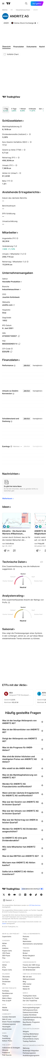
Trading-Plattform (29, 1041)
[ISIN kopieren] (19, 336)
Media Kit (26, 989)
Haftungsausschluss (30, 1010)
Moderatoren (7, 1029)
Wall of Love (6, 1019)
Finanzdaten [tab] (18, 46)
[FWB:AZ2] (4, 526)
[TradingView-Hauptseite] (11, 888)
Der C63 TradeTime (30, 1001)
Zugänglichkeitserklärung (32, 1017)
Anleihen (5, 948)
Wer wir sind (27, 977)
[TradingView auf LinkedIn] (25, 894)
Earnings (5, 979)
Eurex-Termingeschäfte (31, 967)
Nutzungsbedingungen (31, 1007)
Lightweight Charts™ (30, 1036)
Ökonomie (6, 977)
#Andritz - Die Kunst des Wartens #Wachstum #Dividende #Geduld (14, 532)
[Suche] (26, 3)
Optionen (5, 996)
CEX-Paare (6, 953)
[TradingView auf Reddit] (41, 894)
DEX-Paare (6, 955)
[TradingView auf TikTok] (36, 894)
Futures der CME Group (31, 965)
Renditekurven (7, 993)
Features (26, 936)
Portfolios (5, 991)
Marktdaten (27, 941)
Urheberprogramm (9, 1024)
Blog (24, 981)
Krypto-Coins (7, 951)
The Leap (26, 958)
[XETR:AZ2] (36, 526)
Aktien (4, 943)
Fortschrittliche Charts (31, 1039)
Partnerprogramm (29, 1053)
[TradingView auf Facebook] (9, 894)
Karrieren (26, 986)
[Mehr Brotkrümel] (12, 10)
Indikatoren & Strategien (11, 1048)
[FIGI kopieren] (19, 344)
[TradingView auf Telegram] (30, 894)
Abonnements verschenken (33, 944)
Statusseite (27, 1024)
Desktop (5, 1010)
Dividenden (6, 981)
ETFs (4, 946)
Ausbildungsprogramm (31, 1055)
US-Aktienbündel (29, 970)
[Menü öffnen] (3, 3)
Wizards (5, 1050)
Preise (25, 939)
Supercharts (6, 936)
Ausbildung (6, 1038)
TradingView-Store (29, 996)
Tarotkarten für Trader (31, 998)
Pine (3, 958)
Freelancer (6, 1052)
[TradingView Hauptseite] (8, 3)
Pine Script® (6, 1001)
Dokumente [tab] (32, 46)
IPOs (4, 984)
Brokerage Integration (31, 1050)
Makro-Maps (7, 998)
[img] (35, 23)
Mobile (4, 1007)
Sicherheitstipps (28, 1020)
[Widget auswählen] (41, 562)
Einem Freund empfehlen (11, 1022)
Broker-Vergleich (29, 955)
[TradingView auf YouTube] (14, 894)
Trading (5, 1036)
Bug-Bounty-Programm (31, 1022)
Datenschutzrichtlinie (30, 1012)
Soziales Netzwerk (9, 1017)
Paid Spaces (6, 1055)
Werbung (26, 1048)
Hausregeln (6, 1026)
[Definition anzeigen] (21, 126)
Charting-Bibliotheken (31, 1034)
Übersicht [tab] (6, 46)
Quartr (4, 923)
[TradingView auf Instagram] (19, 894)
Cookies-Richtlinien (30, 1015)
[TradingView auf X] (3, 894)
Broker (25, 953)
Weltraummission (29, 979)
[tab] (27, 365)
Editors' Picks (7, 1041)
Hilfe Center (27, 984)
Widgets (26, 1031)
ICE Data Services (34, 905)
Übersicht (26, 951)
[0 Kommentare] (14, 550)
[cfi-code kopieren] (11, 352)
